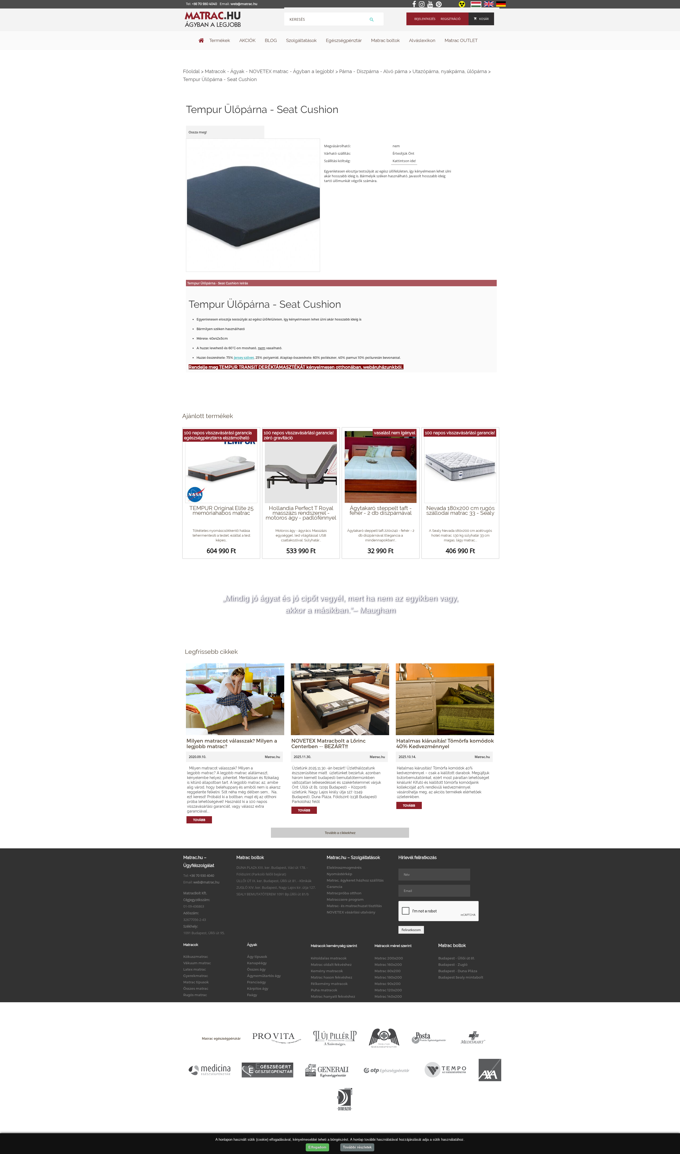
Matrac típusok (196, 982)
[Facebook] (415, 4)
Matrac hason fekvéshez (331, 977)
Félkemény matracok (329, 984)
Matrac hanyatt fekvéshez (333, 996)
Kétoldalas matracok (329, 958)
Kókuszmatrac (195, 956)
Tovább (199, 820)
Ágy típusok (257, 956)
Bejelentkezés (424, 19)
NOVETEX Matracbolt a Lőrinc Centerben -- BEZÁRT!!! (328, 743)
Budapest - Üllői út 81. (456, 958)
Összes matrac (195, 988)
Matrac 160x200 (388, 964)
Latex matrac (194, 969)
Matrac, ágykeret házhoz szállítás (355, 880)
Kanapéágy (257, 963)
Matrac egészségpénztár (221, 1038)
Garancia (334, 887)
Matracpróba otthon (344, 893)
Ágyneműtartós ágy (264, 976)
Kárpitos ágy (257, 988)
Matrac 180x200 (388, 977)
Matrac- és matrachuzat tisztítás (354, 906)
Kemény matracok (327, 971)
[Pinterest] (440, 4)
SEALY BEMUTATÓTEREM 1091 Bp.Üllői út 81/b (272, 894)
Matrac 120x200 (388, 990)
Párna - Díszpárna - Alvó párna (373, 71)
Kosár (484, 19)
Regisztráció (451, 19)
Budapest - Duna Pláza (457, 971)
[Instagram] (423, 4)
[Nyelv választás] (476, 6)
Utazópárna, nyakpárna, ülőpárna (450, 71)
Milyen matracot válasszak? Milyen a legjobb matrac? (231, 743)
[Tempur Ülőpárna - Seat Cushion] (253, 205)
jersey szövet (244, 357)
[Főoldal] (201, 41)
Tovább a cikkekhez (340, 833)
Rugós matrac (195, 995)
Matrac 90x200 (388, 984)
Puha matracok (324, 990)
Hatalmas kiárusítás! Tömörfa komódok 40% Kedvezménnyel (445, 743)
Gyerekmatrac (195, 976)
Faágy (252, 995)
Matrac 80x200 (388, 971)
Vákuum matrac (197, 963)
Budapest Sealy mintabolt (460, 977)
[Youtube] (431, 4)
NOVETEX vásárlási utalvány (351, 912)
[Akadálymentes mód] (462, 6)
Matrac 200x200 (389, 958)
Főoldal (191, 71)
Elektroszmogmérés (344, 867)
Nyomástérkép (339, 874)
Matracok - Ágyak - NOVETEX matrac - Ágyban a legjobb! (269, 71)
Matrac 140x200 (388, 996)
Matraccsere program (345, 899)
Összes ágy (256, 969)
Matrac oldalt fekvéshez (331, 964)
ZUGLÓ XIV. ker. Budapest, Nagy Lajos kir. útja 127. (276, 887)
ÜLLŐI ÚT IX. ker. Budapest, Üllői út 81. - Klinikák (274, 880)
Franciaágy (256, 982)
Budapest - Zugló (453, 964)
